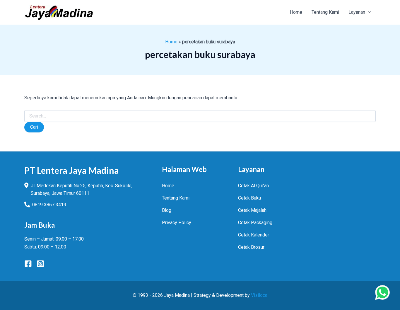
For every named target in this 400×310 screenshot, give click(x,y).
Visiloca (259, 295)
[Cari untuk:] (200, 116)
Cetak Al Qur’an (253, 185)
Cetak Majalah (252, 210)
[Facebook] (28, 264)
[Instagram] (40, 264)
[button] (368, 12)
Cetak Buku (249, 198)
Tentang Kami (175, 198)
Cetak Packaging (255, 222)
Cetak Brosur (251, 247)
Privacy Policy (176, 222)
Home (171, 42)
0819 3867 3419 (49, 204)
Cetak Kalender (253, 235)
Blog (166, 210)
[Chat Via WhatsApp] (382, 292)
